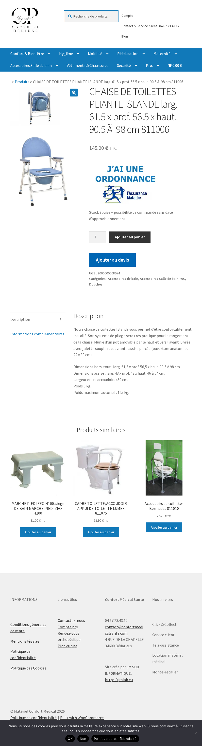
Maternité (161, 53)
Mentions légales (24, 641)
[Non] (195, 732)
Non (83, 739)
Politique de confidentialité (33, 717)
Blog (124, 36)
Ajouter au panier (130, 236)
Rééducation (127, 53)
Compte (127, 15)
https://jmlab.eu (119, 679)
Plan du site (67, 645)
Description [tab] (20, 319)
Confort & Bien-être (27, 53)
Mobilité (95, 53)
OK (70, 739)
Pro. (149, 65)
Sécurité (124, 65)
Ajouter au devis (112, 260)
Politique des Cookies (28, 668)
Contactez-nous (71, 620)
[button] (74, 92)
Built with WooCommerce (82, 717)
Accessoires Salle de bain (31, 65)
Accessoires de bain (123, 278)
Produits (22, 81)
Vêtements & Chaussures (87, 65)
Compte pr (67, 626)
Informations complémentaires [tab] (37, 333)
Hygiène (66, 53)
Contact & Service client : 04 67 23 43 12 (150, 26)
